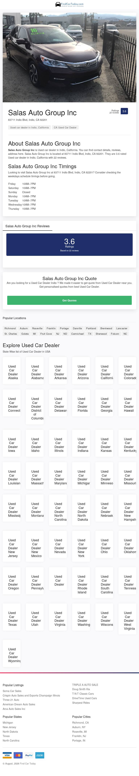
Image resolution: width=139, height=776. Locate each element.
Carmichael (77, 333)
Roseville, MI (79, 731)
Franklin (51, 328)
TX (89, 333)
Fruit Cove (46, 333)
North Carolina (11, 740)
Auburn (24, 328)
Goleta (25, 333)
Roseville (37, 328)
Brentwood (106, 328)
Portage (64, 328)
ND (65, 333)
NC (125, 333)
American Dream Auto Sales (19, 704)
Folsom (115, 333)
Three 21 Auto (11, 699)
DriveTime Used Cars (84, 698)
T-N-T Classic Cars (83, 693)
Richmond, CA (80, 722)
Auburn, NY (78, 727)
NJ (57, 333)
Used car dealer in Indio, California (29, 127)
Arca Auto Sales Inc (14, 708)
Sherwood (101, 333)
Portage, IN (78, 740)
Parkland (91, 328)
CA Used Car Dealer (65, 127)
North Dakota (10, 731)
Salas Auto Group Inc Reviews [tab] (27, 225)
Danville (77, 328)
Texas (6, 735)
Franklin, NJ (79, 735)
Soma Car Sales (12, 690)
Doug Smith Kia (81, 689)
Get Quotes (69, 300)
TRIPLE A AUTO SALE (85, 684)
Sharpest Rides (81, 702)
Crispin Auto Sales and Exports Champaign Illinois (31, 695)
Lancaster (121, 328)
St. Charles (11, 333)
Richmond (10, 328)
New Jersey (9, 727)
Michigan (8, 722)
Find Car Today (28, 763)
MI (34, 333)
